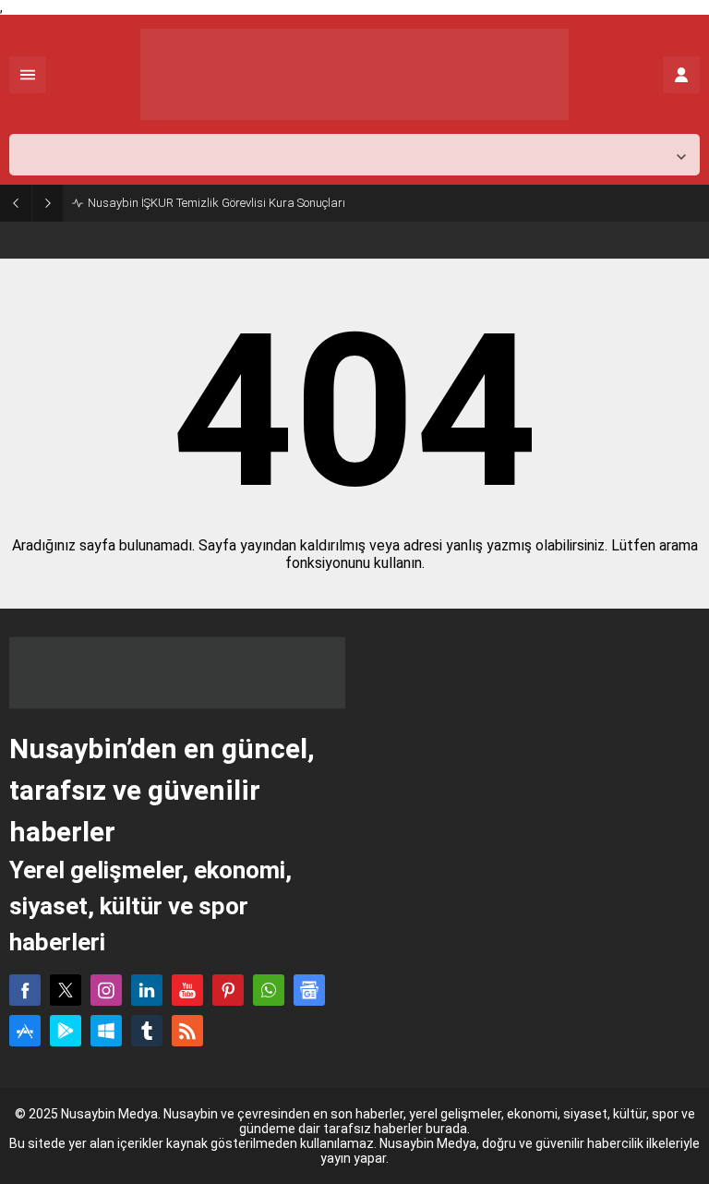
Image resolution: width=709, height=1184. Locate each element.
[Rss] (187, 1030)
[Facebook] (25, 990)
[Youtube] (187, 990)
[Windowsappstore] (106, 1030)
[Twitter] (65, 990)
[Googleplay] (65, 1030)
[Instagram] (106, 990)
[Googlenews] (309, 990)
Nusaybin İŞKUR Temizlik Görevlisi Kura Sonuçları (216, 203)
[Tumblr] (146, 1030)
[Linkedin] (146, 990)
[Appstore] (25, 1030)
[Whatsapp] (268, 990)
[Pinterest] (228, 990)
